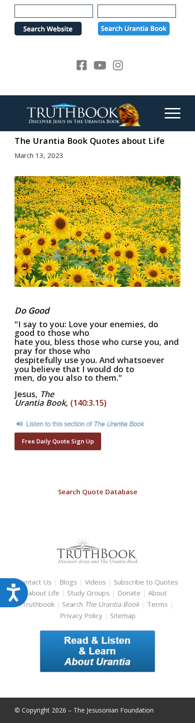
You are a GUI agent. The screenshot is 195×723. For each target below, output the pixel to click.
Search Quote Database (97, 491)
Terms (157, 604)
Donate (129, 592)
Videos (95, 581)
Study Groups (89, 592)
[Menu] (168, 113)
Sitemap (123, 615)
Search (101, 604)
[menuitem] (168, 113)
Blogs (68, 581)
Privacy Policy (81, 615)
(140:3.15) (88, 402)
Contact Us (34, 581)
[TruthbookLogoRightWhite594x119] (81, 113)
